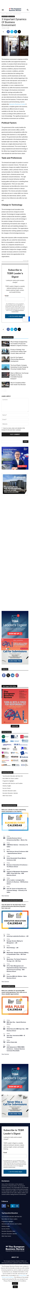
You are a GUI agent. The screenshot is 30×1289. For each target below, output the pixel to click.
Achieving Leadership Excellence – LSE (17, 936)
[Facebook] (8, 31)
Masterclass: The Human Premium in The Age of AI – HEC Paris (17, 960)
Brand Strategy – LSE (12, 947)
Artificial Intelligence (4, 345)
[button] (2, 10)
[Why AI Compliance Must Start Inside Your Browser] (6, 384)
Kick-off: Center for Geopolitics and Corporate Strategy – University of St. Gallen (17, 890)
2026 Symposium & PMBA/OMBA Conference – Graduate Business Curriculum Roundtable (16, 1048)
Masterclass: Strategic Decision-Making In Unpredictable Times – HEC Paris (17, 953)
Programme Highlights (8, 781)
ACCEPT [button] (15, 1283)
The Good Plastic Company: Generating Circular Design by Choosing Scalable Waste (19, 367)
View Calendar (5, 896)
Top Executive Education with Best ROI (13, 776)
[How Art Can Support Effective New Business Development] (6, 359)
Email (6, 295)
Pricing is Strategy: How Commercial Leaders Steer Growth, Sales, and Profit (18, 351)
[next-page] (5, 391)
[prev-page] (3, 391)
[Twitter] (12, 31)
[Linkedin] (15, 31)
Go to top (25, 260)
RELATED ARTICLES (8, 337)
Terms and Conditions (8, 1277)
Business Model (17, 14)
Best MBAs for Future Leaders (10, 778)
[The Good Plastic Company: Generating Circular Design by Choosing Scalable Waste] (6, 367)
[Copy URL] (19, 31)
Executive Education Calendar (10, 793)
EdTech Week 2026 (12, 1042)
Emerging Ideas (5, 361)
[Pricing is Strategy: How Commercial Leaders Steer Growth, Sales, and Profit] (6, 351)
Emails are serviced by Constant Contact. (18, 311)
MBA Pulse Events (7, 795)
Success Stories (7, 788)
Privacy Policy (22, 1275)
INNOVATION (9, 14)
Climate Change (5, 369)
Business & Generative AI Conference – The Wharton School (17, 865)
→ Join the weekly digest (15, 316)
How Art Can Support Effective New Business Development (17, 359)
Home (3, 14)
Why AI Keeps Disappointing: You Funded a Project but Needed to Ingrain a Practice (18, 343)
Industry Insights (7, 786)
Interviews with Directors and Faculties (13, 783)
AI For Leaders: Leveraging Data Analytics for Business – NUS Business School (17, 881)
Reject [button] (15, 1286)
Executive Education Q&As (9, 790)
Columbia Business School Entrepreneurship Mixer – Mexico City (17, 839)
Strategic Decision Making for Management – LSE (15, 942)
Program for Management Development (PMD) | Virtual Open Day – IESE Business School (17, 873)
